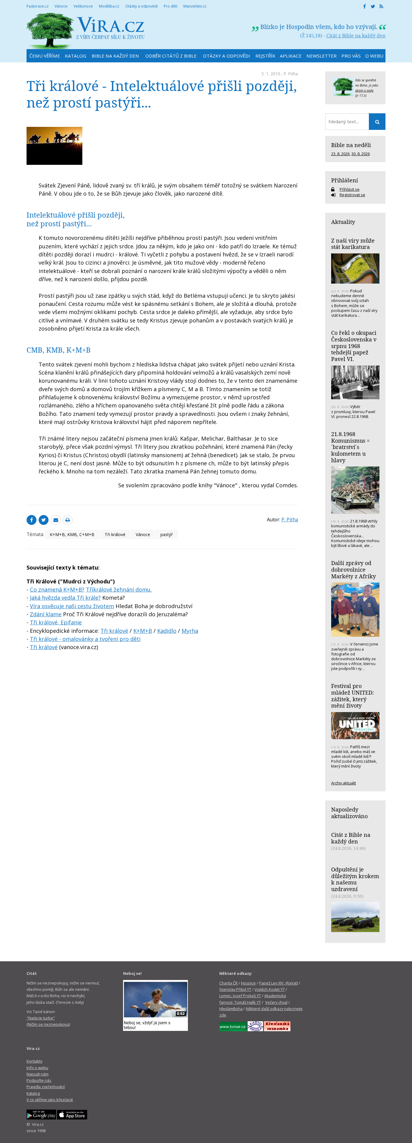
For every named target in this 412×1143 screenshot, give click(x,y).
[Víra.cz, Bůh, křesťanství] (86, 31)
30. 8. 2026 (360, 153)
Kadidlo (166, 630)
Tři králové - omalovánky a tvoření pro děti (85, 638)
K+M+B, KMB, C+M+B (72, 534)
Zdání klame (46, 614)
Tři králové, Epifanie (56, 622)
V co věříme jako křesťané (50, 1099)
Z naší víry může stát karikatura (353, 244)
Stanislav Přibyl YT (235, 989)
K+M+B (142, 630)
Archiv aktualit (343, 783)
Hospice (248, 983)
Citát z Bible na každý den (355, 35)
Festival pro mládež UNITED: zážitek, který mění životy (352, 695)
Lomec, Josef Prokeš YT (240, 995)
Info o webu (37, 1067)
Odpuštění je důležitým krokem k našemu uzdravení (355, 879)
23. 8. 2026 (340, 153)
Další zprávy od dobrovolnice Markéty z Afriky (353, 569)
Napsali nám (38, 1074)
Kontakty (34, 1061)
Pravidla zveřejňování (46, 1086)
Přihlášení (344, 180)
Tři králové (115, 534)
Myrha (190, 630)
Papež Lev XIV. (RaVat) (278, 983)
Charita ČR (228, 983)
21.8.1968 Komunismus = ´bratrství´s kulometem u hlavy (350, 447)
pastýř (166, 534)
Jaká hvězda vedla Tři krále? (65, 597)
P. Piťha (291, 74)
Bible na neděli (351, 145)
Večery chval (276, 1002)
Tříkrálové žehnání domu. (119, 589)
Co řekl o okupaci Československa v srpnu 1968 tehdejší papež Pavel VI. (353, 346)
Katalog (33, 1093)
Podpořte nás (39, 1080)
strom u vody (364, 90)
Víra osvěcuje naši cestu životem (72, 606)
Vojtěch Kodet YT (270, 989)
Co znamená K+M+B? (57, 589)
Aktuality (343, 221)
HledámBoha (230, 1008)
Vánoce (143, 534)
